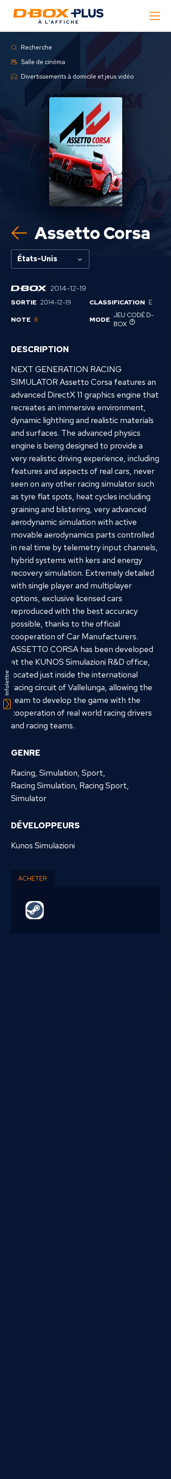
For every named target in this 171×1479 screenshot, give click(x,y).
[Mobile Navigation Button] (155, 16)
